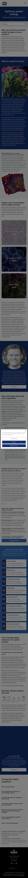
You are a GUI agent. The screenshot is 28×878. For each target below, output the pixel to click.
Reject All (14, 442)
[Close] (25, 430)
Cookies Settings (14, 438)
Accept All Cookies (14, 445)
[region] (14, 439)
